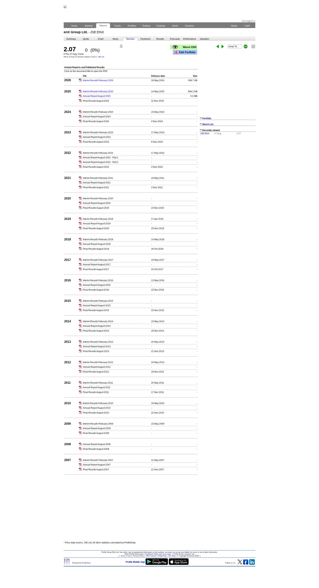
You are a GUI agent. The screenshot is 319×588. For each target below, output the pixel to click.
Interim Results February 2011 (98, 383)
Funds (117, 26)
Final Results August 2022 (96, 167)
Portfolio (132, 26)
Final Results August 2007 (96, 469)
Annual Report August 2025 (97, 96)
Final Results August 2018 (96, 249)
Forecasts (175, 39)
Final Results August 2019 (96, 228)
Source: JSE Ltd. (97, 57)
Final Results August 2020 (96, 208)
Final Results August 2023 (96, 142)
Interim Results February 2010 (98, 403)
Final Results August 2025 (96, 101)
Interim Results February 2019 (98, 219)
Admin (234, 26)
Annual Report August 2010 (97, 408)
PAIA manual (151, 556)
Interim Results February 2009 (98, 424)
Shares (103, 25)
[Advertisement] (159, 511)
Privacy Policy (138, 556)
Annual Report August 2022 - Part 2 (100, 162)
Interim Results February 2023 (98, 132)
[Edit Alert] (121, 46)
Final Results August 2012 (96, 371)
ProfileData (86, 563)
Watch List (207, 124)
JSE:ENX (204, 133)
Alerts (175, 26)
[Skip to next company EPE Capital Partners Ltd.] (223, 46)
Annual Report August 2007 (97, 464)
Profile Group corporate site (184, 554)
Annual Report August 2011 (96, 387)
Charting (161, 26)
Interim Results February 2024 (98, 112)
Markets (88, 26)
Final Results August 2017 (96, 269)
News (115, 39)
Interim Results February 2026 (98, 80)
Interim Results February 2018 (98, 239)
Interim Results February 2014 (98, 321)
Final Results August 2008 (96, 449)
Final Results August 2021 (96, 187)
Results (160, 39)
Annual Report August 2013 (97, 346)
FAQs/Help (162, 556)
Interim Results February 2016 (98, 280)
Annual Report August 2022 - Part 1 (100, 157)
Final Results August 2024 (96, 121)
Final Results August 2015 (96, 310)
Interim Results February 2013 (98, 342)
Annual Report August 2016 (97, 285)
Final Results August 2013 (96, 351)
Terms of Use (126, 556)
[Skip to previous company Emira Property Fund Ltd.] (217, 46)
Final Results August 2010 (96, 412)
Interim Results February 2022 (98, 153)
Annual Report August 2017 (97, 264)
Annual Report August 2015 (97, 305)
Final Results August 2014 (96, 331)
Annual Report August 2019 (97, 223)
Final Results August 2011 (96, 392)
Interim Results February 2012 (98, 362)
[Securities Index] (253, 46)
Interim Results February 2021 (98, 178)
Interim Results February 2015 (98, 301)
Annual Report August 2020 (97, 203)
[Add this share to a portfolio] (185, 52)
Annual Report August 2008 (97, 444)
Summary (71, 39)
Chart (100, 39)
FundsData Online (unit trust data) (158, 554)
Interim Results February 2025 (98, 91)
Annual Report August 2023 (97, 137)
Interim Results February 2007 (98, 460)
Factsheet (145, 39)
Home (74, 26)
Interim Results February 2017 (98, 260)
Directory (189, 26)
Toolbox (146, 26)
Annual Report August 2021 (97, 182)
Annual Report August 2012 (97, 367)
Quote (86, 39)
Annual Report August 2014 (97, 326)
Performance (189, 39)
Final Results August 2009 (96, 433)
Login (247, 25)
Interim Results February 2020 (98, 198)
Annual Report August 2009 (97, 428)
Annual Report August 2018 (97, 244)
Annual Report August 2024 (97, 116)
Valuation (204, 39)
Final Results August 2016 (96, 290)
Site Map (171, 556)
